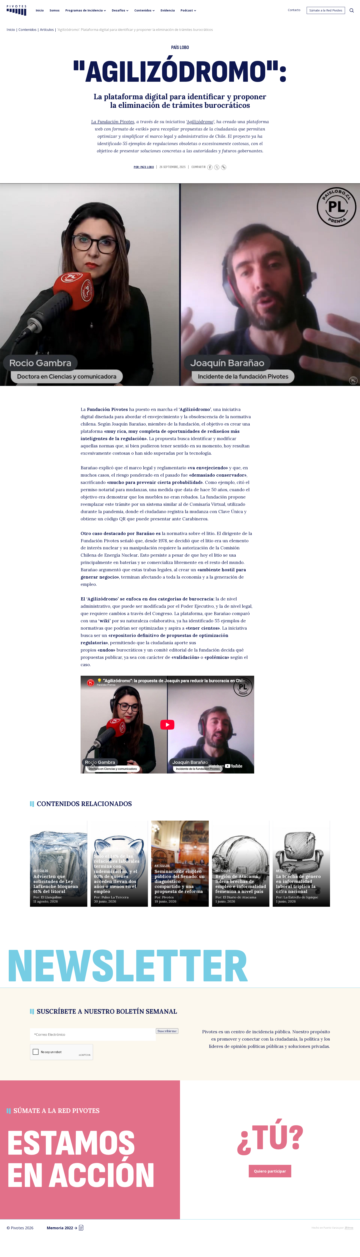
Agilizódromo (200, 121)
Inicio (11, 29)
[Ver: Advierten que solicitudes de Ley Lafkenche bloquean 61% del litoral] (58, 864)
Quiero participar (270, 1171)
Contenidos (27, 29)
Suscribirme (167, 1031)
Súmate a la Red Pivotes (325, 10)
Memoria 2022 (62, 1227)
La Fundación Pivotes (112, 121)
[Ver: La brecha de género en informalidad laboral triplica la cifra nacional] (301, 864)
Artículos (47, 29)
